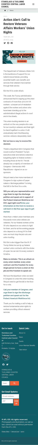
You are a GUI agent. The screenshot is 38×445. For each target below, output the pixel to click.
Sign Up (16, 402)
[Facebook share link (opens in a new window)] (8, 43)
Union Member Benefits (27, 345)
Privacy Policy (6, 431)
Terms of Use (15, 431)
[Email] (11, 43)
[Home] (5, 10)
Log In (22, 431)
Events (21, 341)
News (12, 10)
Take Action (23, 349)
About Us (22, 333)
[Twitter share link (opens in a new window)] (4, 43)
